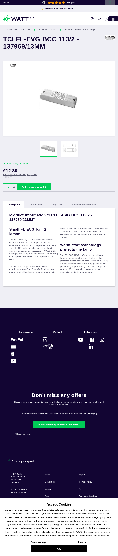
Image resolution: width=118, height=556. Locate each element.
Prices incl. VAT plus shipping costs (20, 174)
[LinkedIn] (91, 346)
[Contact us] (110, 2)
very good (71, 3)
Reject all (82, 542)
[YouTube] (81, 339)
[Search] (105, 19)
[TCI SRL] (110, 45)
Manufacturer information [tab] (84, 204)
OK (59, 548)
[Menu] (113, 18)
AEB (81, 489)
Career (48, 489)
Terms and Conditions (88, 496)
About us (49, 475)
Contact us (50, 482)
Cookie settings (38, 542)
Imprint (82, 475)
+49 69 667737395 (19, 490)
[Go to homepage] (19, 18)
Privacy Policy (85, 482)
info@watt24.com (18, 492)
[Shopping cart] (97, 18)
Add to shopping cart (33, 187)
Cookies (48, 496)
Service (6, 3)
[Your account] (91, 18)
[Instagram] (102, 339)
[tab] (13, 204)
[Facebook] (92, 339)
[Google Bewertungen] (43, 2)
